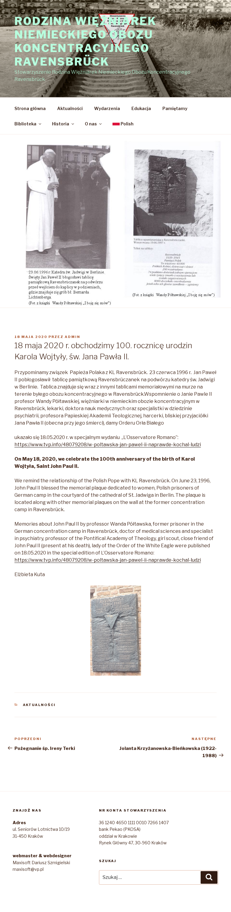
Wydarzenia (107, 108)
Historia (60, 123)
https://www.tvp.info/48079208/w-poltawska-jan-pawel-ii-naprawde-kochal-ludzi (107, 444)
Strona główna (30, 108)
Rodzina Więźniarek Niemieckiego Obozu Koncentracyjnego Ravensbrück (85, 41)
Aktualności (70, 108)
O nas (91, 123)
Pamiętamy (174, 108)
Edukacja (141, 108)
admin (72, 337)
